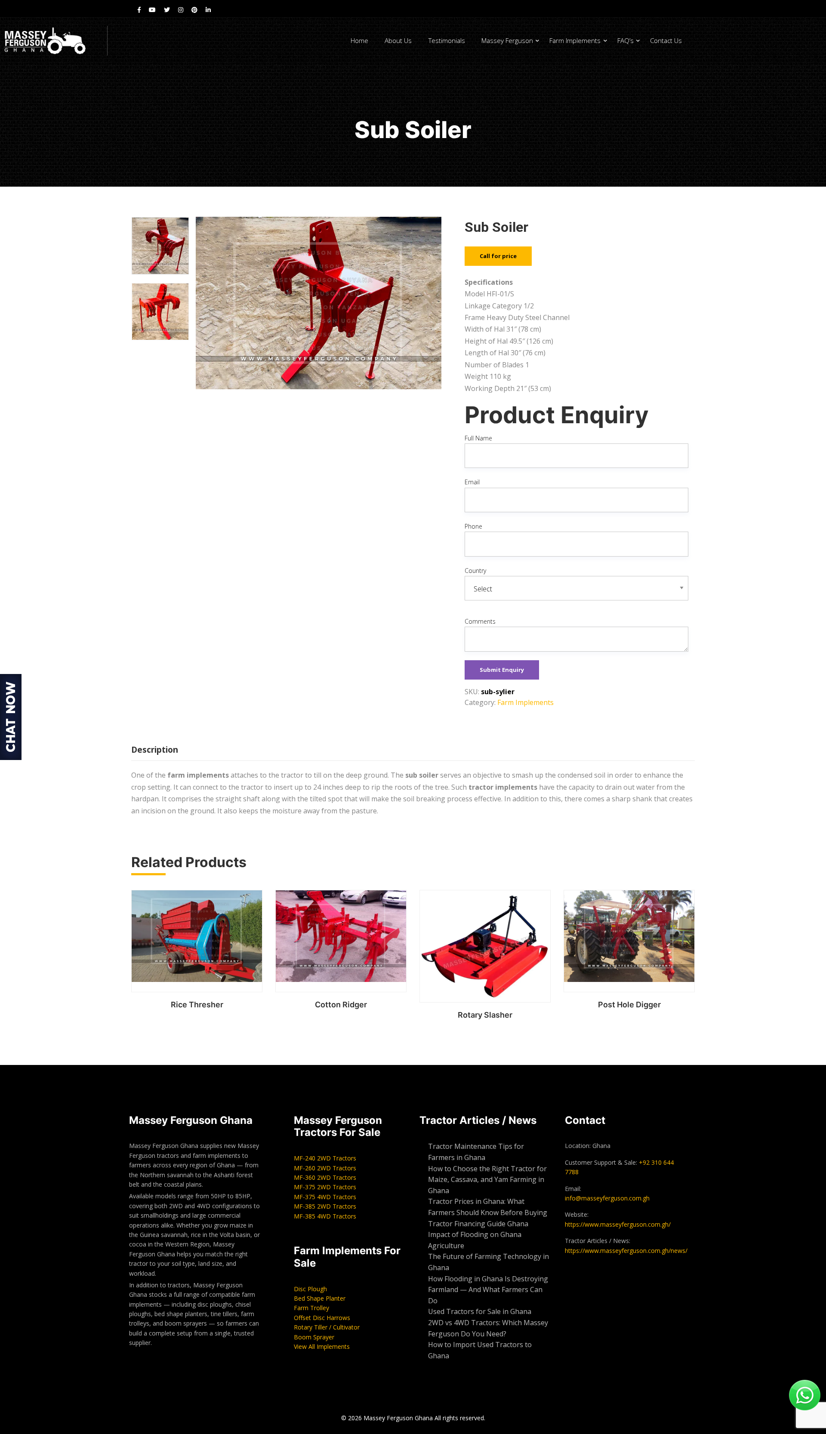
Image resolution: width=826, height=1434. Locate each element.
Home (359, 40)
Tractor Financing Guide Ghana (478, 1223)
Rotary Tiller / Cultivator (327, 1327)
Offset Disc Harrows (322, 1318)
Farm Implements (575, 40)
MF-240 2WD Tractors (325, 1158)
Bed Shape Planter (319, 1298)
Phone (473, 526)
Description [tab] (154, 749)
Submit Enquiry (502, 670)
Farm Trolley (311, 1308)
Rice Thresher (197, 1004)
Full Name (478, 438)
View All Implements (322, 1346)
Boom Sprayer (314, 1337)
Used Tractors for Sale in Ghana (480, 1311)
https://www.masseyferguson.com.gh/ (618, 1224)
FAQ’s (625, 40)
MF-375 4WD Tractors (325, 1197)
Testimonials (446, 40)
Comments (480, 621)
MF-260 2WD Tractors (325, 1168)
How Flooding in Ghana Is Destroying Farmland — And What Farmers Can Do (488, 1289)
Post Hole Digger (629, 1004)
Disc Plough (310, 1289)
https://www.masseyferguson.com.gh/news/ (626, 1250)
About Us (398, 40)
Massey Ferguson (507, 40)
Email (472, 482)
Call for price (498, 256)
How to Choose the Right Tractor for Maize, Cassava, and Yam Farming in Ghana (487, 1179)
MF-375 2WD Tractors (325, 1187)
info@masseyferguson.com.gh (607, 1198)
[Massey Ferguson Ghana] (53, 40)
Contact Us (666, 40)
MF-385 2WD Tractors (325, 1206)
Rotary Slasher (485, 1014)
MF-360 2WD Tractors (325, 1177)
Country (475, 570)
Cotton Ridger (341, 1004)
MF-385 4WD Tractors (325, 1216)
